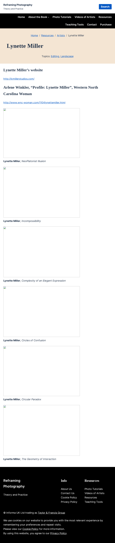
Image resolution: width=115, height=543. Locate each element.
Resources (47, 35)
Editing (55, 56)
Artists (61, 35)
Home (21, 17)
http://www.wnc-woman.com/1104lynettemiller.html (34, 102)
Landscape (67, 56)
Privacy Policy (58, 533)
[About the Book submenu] (48, 17)
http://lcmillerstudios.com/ (18, 78)
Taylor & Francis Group (51, 512)
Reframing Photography (17, 4)
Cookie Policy (30, 528)
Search (105, 6)
